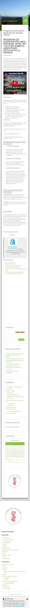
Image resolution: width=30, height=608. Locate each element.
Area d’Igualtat (8, 541)
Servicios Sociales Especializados (10, 581)
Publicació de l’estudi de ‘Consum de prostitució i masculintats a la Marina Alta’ (14, 365)
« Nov (9, 461)
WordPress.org (24, 596)
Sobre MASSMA (6, 558)
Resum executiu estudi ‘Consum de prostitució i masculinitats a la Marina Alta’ (15, 360)
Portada (4, 556)
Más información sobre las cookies (10, 549)
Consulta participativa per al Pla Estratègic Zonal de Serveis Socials (15, 355)
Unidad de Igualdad (13, 411)
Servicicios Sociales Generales (14, 400)
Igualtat (8, 393)
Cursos (8, 389)
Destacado (9, 391)
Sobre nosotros (5, 586)
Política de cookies (20, 606)
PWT (13, 596)
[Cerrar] (27, 599)
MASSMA (10, 21)
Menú (25, 21)
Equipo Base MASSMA (10, 264)
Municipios (11, 235)
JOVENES (10, 403)
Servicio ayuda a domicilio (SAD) (13, 265)
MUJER (10, 405)
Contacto (4, 544)
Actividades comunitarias (13, 387)
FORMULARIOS (6, 548)
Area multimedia (6, 537)
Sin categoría (10, 413)
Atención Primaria (9, 262)
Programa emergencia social (12, 267)
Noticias (8, 398)
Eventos (4, 546)
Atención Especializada (7, 539)
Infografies (9, 369)
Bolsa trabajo (8, 588)
